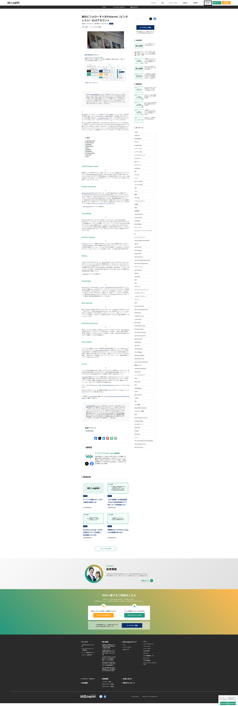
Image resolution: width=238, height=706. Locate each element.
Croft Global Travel (90, 141)
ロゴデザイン (137, 158)
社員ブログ (133, 7)
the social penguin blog (141, 309)
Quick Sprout (138, 395)
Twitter (136, 398)
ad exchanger (138, 250)
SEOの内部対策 (146, 650)
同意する (228, 704)
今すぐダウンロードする (134, 615)
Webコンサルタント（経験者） (108, 684)
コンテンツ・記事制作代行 (87, 654)
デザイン (136, 142)
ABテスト (137, 161)
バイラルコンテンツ (139, 201)
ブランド (136, 299)
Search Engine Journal (140, 417)
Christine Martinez (90, 153)
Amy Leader (88, 155)
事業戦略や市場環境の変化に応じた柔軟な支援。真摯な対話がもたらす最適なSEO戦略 (108, 646)
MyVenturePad (138, 339)
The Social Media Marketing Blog (143, 440)
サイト (136, 191)
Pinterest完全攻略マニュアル (96, 94)
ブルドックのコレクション (102, 203)
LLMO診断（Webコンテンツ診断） (88, 645)
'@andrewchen (138, 214)
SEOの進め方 (137, 138)
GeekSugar (88, 149)
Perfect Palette (89, 146)
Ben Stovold (89, 151)
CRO (135, 207)
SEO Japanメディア (208, 3)
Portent (136, 273)
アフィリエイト (138, 148)
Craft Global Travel (96, 174)
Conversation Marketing (141, 362)
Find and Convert (139, 306)
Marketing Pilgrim (139, 355)
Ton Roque (85, 377)
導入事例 (105, 642)
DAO (135, 414)
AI (135, 234)
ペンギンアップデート (140, 296)
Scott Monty (137, 247)
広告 (135, 303)
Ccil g (94, 370)
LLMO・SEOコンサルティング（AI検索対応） (88, 649)
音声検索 (136, 211)
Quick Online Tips (139, 358)
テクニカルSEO (138, 184)
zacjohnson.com (139, 316)
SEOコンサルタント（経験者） (108, 686)
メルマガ (136, 175)
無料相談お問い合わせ (226, 3)
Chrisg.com (137, 372)
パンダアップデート (139, 293)
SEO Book (137, 434)
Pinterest (84, 114)
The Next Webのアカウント (109, 385)
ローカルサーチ (138, 424)
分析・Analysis (138, 181)
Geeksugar (108, 287)
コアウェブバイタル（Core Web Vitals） (149, 663)
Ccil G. (87, 156)
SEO (135, 283)
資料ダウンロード (217, 2)
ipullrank (137, 135)
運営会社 (185, 3)
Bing (135, 378)
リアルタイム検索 (139, 411)
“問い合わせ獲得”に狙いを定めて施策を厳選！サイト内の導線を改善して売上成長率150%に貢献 (108, 669)
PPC (135, 401)
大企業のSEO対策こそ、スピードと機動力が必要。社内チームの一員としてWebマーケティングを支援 (108, 652)
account (114, 287)
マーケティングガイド (119, 7)
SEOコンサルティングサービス (92, 57)
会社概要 (85, 683)
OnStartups (137, 312)
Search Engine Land (140, 444)
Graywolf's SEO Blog (140, 368)
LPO (135, 385)
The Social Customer (140, 332)
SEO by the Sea (138, 447)
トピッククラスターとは (148, 643)
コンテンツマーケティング (141, 289)
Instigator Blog (138, 421)
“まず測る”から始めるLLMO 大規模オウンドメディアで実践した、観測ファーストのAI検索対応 (108, 658)
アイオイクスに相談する (103, 615)
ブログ (104, 7)
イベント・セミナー (173, 3)
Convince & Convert (139, 335)
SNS (135, 280)
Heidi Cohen (137, 253)
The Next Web (93, 396)
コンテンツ (137, 286)
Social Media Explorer (140, 408)
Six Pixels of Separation (141, 263)
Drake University (90, 142)
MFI (135, 171)
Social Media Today (139, 326)
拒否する (228, 702)
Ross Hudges (137, 224)
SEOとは (145, 641)
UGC (135, 188)
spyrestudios (138, 270)
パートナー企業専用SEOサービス (88, 652)
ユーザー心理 (137, 152)
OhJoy (87, 148)
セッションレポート (139, 237)
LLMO (136, 132)
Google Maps (138, 145)
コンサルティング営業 (106, 681)
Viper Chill (137, 427)
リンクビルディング (139, 155)
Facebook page (103, 118)
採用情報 (195, 3)
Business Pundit (138, 329)
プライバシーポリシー (135, 696)
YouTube (136, 198)
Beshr (85, 274)
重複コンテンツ (138, 365)
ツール (136, 178)
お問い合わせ (127, 679)
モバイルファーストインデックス (143, 230)
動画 (135, 194)
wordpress (137, 168)
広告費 (136, 204)
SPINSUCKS (137, 342)
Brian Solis (137, 381)
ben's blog (137, 322)
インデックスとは (146, 648)
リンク (136, 437)
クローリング (137, 227)
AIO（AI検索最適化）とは (148, 655)
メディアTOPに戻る (105, 549)
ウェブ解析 (137, 404)
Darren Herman (138, 257)
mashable (137, 221)
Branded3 (137, 276)
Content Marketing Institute (142, 260)
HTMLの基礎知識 (146, 660)
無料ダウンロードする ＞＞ (91, 82)
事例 (163, 3)
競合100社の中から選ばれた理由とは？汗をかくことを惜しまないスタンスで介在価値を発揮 (108, 664)
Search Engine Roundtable (141, 240)
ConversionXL (138, 217)
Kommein (137, 345)
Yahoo (136, 391)
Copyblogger (138, 388)
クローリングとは (146, 646)
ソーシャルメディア (139, 375)
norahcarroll (87, 206)
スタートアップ (138, 266)
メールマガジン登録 (145, 27)
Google (136, 431)
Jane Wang (88, 144)
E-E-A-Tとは (145, 653)
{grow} (136, 244)
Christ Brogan (138, 352)
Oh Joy (104, 262)
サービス (153, 3)
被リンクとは (146, 658)
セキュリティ (137, 165)
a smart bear (138, 319)
